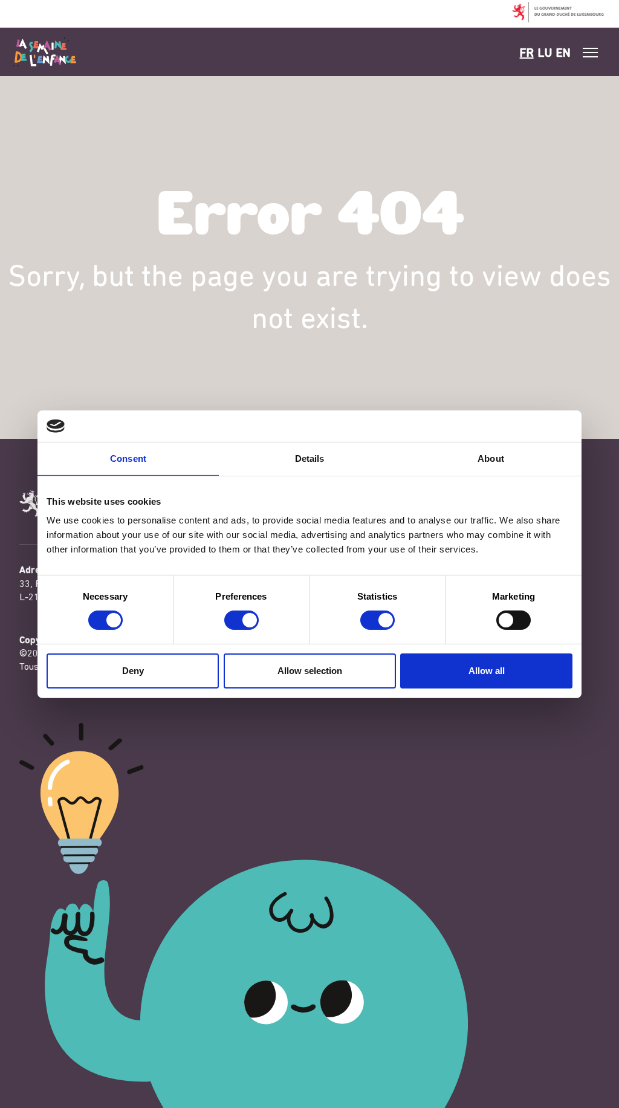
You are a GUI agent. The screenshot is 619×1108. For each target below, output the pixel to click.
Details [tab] (310, 458)
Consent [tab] (128, 458)
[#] (591, 53)
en (563, 54)
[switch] (241, 620)
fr (527, 54)
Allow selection (309, 671)
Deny (133, 671)
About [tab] (491, 458)
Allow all (486, 671)
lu (545, 54)
